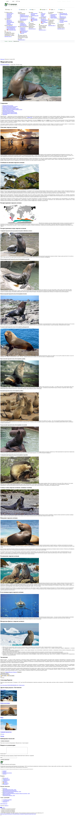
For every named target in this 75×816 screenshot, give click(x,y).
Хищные (9, 16)
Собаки (22, 23)
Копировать (19, 672)
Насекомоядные (24, 31)
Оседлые (9, 14)
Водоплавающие (10, 22)
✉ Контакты (5, 801)
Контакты (68, 1)
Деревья (43, 14)
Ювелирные (63, 16)
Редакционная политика (7, 772)
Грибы (5, 782)
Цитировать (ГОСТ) (5, 673)
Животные (2, 59)
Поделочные (63, 17)
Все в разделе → (3, 689)
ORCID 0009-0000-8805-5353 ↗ (13, 685)
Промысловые (34, 18)
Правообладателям (27, 813)
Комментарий (3, 753)
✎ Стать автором (6, 800)
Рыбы (5, 781)
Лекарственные (44, 20)
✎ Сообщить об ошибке (7, 799)
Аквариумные (34, 15)
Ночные (9, 17)
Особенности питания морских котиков (10, 106)
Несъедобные (53, 16)
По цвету (62, 22)
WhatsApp (15, 672)
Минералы (6, 780)
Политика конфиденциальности (6, 813)
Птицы (5, 778)
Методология (21, 685)
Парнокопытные (24, 15)
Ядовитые (43, 21)
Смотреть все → (8, 36)
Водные (43, 18)
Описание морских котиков (8, 105)
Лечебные (62, 20)
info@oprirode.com (3, 803)
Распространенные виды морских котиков (11, 108)
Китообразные (24, 18)
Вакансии (4, 773)
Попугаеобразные (11, 27)
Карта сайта (33, 813)
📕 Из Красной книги (11, 29)
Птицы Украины (11, 28)
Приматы (22, 28)
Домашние (10, 24)
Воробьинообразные (12, 26)
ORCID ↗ (6, 805)
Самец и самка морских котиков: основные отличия (12, 109)
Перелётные (10, 13)
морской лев (29, 117)
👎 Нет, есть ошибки (10, 675)
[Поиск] (69, 24)
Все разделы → (5, 784)
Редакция (64, 1)
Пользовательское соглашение (18, 813)
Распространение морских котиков (9, 107)
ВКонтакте (11, 672)
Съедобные (53, 14)
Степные (9, 23)
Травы (42, 15)
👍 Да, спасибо (3, 675)
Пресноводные (34, 13)
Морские (9, 21)
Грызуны (22, 27)
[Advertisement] (37, 50)
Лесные (9, 20)
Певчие (9, 15)
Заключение (5, 114)
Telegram (7, 672)
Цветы (43, 13)
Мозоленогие (23, 25)
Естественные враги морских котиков (10, 112)
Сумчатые (22, 29)
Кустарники (43, 16)
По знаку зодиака (63, 21)
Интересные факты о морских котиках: (10, 113)
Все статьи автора (3, 685)
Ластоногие (23, 20)
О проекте (59, 1)
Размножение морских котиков (8, 111)
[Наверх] (0, 815)
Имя (1, 757)
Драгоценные (63, 13)
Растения (5, 783)
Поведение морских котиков (8, 110)
